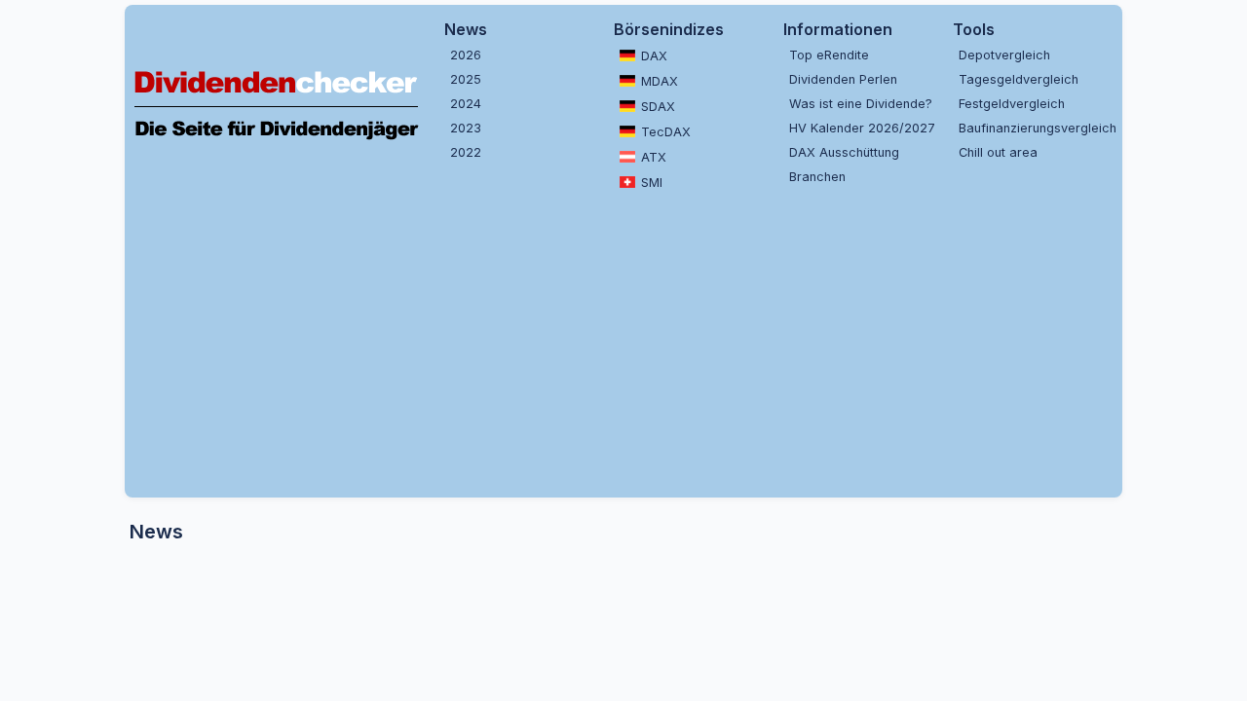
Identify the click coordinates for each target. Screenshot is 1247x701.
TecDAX (666, 132)
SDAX (658, 106)
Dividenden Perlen (843, 79)
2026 (465, 55)
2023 (465, 128)
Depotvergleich (1004, 55)
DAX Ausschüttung (844, 152)
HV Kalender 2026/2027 (862, 128)
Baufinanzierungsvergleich (1036, 128)
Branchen (817, 176)
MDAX (659, 81)
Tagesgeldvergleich (1018, 79)
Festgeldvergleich (1012, 103)
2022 (465, 152)
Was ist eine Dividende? (860, 103)
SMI (651, 182)
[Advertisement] (623, 341)
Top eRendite (829, 55)
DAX (654, 56)
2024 (465, 103)
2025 (465, 79)
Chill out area (998, 152)
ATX (653, 157)
